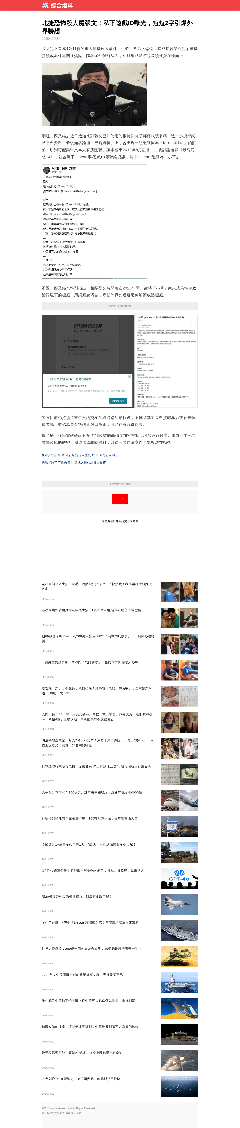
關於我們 (47, 1113)
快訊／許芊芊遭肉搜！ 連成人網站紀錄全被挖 (74, 462)
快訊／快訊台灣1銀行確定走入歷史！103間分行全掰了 (80, 455)
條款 (67, 1113)
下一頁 (120, 498)
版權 (79, 1113)
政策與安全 (58, 1113)
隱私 (73, 1113)
